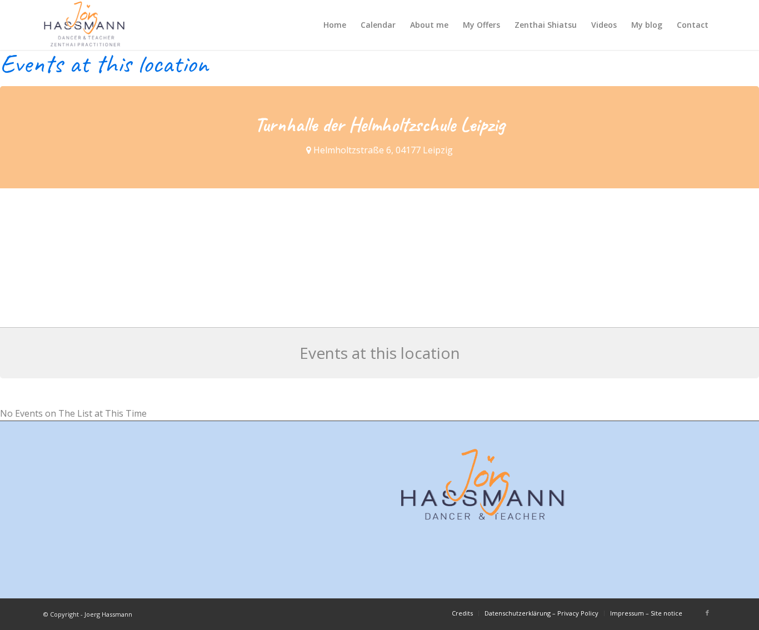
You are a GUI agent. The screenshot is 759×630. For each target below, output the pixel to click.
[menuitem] (334, 25)
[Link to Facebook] (707, 612)
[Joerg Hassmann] (84, 25)
